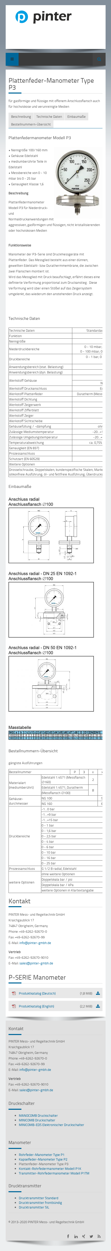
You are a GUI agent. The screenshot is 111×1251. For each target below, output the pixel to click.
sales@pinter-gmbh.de (36, 963)
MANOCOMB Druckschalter (38, 1115)
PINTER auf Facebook (68, 1236)
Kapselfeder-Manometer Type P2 (43, 1159)
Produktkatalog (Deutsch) (55, 993)
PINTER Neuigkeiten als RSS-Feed (99, 1236)
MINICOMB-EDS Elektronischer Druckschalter (51, 1124)
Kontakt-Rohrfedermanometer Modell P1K (50, 1168)
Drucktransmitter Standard (38, 1198)
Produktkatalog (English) (55, 1006)
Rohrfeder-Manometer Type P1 (42, 1154)
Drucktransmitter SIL (34, 1207)
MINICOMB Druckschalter (37, 1120)
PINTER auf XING (84, 1236)
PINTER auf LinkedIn (76, 1236)
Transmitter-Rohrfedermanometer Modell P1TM (54, 1173)
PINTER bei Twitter (91, 1236)
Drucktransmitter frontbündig (40, 1202)
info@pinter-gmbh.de (35, 942)
